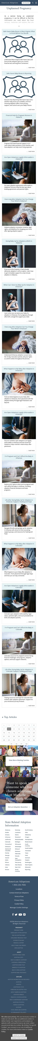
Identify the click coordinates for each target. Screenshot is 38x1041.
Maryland (18, 837)
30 (14, 740)
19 (29, 733)
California (8, 839)
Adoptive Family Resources (18, 972)
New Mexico (18, 865)
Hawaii (7, 858)
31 (19, 740)
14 (4, 733)
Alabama (7, 830)
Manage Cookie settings (19, 1038)
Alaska (7, 832)
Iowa (6, 867)
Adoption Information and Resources (19, 979)
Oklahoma (28, 835)
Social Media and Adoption (18, 1010)
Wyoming (27, 869)
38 (26, 744)
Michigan (17, 842)
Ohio (26, 832)
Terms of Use (19, 896)
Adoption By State (18, 987)
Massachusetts (19, 839)
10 (19, 729)
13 (34, 729)
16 (14, 733)
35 (11, 744)
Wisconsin (28, 867)
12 (29, 729)
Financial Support (19, 943)
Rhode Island (28, 842)
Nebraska (17, 853)
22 (9, 736)
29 (9, 740)
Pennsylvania (28, 839)
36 (16, 744)
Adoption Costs (18, 957)
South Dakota (29, 848)
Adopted (18, 984)
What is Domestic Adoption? (19, 960)
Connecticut (8, 844)
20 (34, 733)
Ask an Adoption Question (18, 807)
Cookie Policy (19, 904)
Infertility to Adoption (18, 967)
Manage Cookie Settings (19, 907)
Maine (17, 835)
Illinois (7, 862)
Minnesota (18, 844)
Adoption (18, 982)
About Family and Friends (18, 945)
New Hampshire (18, 859)
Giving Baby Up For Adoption (19, 932)
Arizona (7, 835)
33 (29, 740)
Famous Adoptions (18, 1005)
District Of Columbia (8, 849)
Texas (26, 853)
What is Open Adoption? (18, 970)
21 (4, 736)
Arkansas (7, 837)
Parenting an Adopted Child (19, 989)
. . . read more (30, 67)
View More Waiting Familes (19, 760)
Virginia (27, 860)
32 (24, 740)
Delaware (8, 846)
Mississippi (18, 846)
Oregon (27, 837)
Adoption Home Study (18, 965)
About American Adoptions (18, 992)
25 (24, 736)
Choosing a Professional (18, 962)
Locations (19, 889)
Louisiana (18, 832)
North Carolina (17, 870)
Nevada (17, 856)
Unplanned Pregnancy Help (19, 938)
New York (17, 867)
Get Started (26, 3)
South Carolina (27, 845)
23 (14, 736)
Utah (26, 855)
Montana (17, 851)
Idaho (6, 860)
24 (19, 736)
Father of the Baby (18, 940)
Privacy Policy (19, 900)
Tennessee (28, 850)
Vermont (27, 858)
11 (24, 729)
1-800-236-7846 (19, 885)
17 (19, 733)
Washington (28, 862)
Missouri (17, 849)
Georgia (7, 855)
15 (9, 733)
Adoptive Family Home (18, 955)
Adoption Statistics (18, 1002)
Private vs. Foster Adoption (18, 997)
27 (34, 736)
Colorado (7, 842)
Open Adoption (18, 948)
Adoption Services (19, 994)
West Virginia (28, 865)
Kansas (7, 869)
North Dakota (29, 830)
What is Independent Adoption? (19, 999)
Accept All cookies (19, 1035)
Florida (7, 853)
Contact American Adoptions (19, 893)
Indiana (7, 865)
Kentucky (17, 830)
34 (34, 740)
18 (24, 733)
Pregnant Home (18, 930)
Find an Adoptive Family (18, 935)
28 (4, 740)
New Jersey (18, 862)
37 (21, 744)
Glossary (18, 1007)
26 (29, 736)
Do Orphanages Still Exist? (18, 1012)
